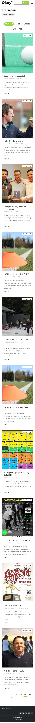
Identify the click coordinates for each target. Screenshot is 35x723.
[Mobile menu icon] (32, 3)
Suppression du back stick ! (15, 76)
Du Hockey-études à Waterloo (16, 339)
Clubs (5, 608)
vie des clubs (10, 144)
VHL (20, 29)
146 (25, 695)
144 (16, 695)
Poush (20, 717)
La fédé (27, 24)
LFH (14, 29)
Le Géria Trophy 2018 (12, 605)
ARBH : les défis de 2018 (14, 671)
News (17, 78)
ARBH (18, 24)
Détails (5, 93)
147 (30, 695)
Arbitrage (6, 78)
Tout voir (9, 24)
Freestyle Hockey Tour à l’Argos (17, 540)
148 (11, 698)
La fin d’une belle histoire (14, 141)
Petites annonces (15, 608)
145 (20, 695)
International (12, 78)
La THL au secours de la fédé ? (16, 274)
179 (20, 698)
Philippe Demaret (6, 708)
